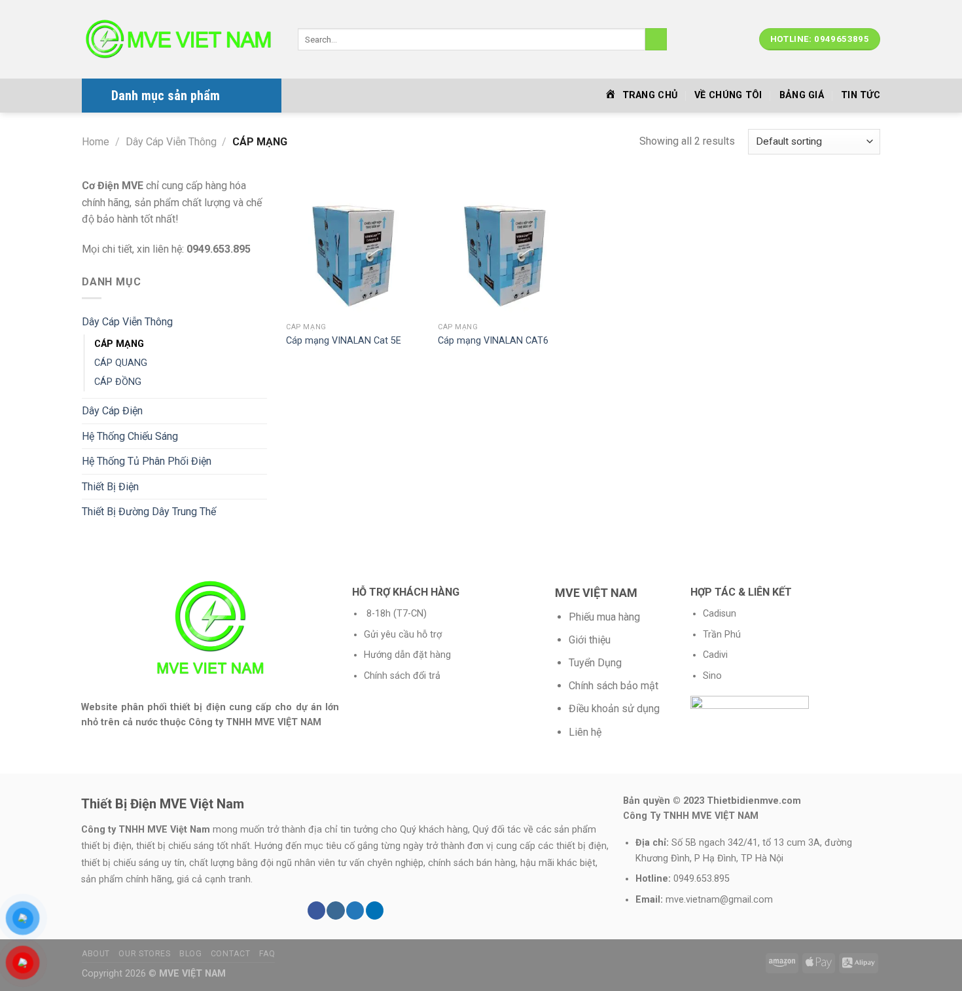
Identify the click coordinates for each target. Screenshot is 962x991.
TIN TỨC (860, 95)
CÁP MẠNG (119, 344)
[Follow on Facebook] (316, 910)
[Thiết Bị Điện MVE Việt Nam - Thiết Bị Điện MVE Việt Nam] (180, 39)
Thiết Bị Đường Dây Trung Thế (149, 511)
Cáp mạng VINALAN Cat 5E (343, 340)
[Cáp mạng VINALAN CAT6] (507, 246)
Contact (230, 953)
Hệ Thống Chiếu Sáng (130, 436)
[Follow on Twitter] (355, 910)
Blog (190, 953)
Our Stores (144, 953)
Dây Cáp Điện (112, 411)
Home (95, 141)
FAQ (267, 953)
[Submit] (656, 39)
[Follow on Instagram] (335, 910)
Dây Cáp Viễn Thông (171, 141)
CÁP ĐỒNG (117, 381)
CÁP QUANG (120, 363)
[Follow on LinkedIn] (374, 910)
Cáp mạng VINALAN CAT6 (493, 340)
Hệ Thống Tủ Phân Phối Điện (146, 461)
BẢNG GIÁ (801, 95)
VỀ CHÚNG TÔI (728, 95)
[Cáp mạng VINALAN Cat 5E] (355, 246)
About (96, 953)
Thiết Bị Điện (110, 486)
